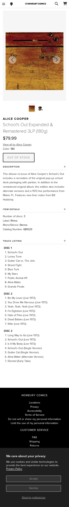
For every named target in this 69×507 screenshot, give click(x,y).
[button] (12, 60)
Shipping (34, 441)
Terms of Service (34, 415)
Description (11, 166)
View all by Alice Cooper (17, 144)
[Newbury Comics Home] (35, 3)
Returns (34, 445)
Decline (33, 488)
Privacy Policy (14, 468)
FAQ (34, 437)
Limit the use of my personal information (34, 423)
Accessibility (34, 411)
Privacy (34, 406)
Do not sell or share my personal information (34, 419)
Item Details (11, 209)
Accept (34, 478)
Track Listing (12, 241)
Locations (34, 402)
